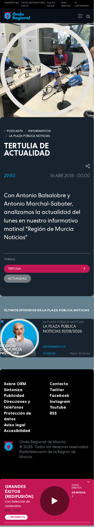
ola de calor (51, 4)
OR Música (79, 492)
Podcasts (15, 131)
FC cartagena (82, 4)
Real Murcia (66, 4)
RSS (53, 413)
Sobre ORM (15, 383)
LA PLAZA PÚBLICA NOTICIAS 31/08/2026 (62, 329)
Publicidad (14, 395)
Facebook (59, 395)
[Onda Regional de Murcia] (17, 15)
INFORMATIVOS (39, 131)
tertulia (14, 268)
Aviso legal (14, 424)
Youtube (58, 407)
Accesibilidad (17, 430)
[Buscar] (86, 16)
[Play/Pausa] (55, 501)
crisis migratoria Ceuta (33, 4)
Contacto (59, 383)
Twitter (57, 389)
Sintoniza (13, 389)
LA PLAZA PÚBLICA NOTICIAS (29, 136)
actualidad (17, 278)
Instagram (60, 401)
